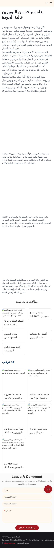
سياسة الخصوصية (23, 543)
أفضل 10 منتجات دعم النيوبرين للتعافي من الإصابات (38, 335)
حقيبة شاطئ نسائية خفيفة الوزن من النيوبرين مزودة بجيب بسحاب (39, 396)
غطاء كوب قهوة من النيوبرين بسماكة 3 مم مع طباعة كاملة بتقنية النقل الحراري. (13, 430)
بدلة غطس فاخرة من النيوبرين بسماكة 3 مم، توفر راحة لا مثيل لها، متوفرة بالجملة (39, 430)
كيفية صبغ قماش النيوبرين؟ (12, 349)
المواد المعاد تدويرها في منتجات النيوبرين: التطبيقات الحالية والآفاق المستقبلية (14, 322)
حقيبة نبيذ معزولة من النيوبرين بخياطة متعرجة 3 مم (14, 396)
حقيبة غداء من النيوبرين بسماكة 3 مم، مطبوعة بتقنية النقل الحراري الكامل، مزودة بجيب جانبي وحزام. (13, 465)
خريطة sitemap (10, 543)
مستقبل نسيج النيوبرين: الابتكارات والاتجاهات (39, 314)
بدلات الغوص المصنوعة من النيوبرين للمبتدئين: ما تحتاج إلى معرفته (14, 335)
